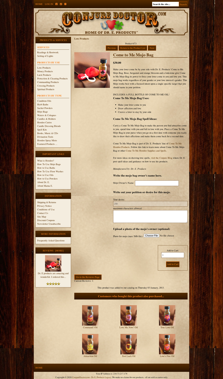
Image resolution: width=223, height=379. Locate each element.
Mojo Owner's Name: (123, 182)
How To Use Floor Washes (50, 171)
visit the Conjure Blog (161, 157)
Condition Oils (44, 100)
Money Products (45, 71)
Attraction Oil (90, 356)
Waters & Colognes (46, 115)
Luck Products (44, 74)
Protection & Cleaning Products (52, 78)
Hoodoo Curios (44, 122)
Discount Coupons (46, 220)
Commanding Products (48, 82)
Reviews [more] (53, 250)
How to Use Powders (47, 178)
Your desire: (119, 199)
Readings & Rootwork (47, 52)
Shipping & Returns (46, 202)
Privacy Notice (44, 205)
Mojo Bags (42, 111)
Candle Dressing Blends (49, 126)
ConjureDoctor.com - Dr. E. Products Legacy (91, 377)
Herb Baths (42, 104)
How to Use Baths (46, 167)
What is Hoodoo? (45, 160)
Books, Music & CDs (47, 133)
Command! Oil (90, 327)
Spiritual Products (45, 89)
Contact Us (42, 213)
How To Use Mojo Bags (49, 164)
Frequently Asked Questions (51, 240)
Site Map (41, 216)
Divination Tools (45, 136)
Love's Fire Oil (167, 356)
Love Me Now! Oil (128, 327)
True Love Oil (167, 327)
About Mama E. (45, 185)
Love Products (44, 67)
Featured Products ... (47, 143)
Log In (49, 4)
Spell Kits (42, 129)
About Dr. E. (43, 182)
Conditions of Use (46, 209)
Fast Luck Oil (128, 356)
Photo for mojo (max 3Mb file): (128, 236)
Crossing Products (46, 85)
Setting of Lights (45, 55)
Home (39, 4)
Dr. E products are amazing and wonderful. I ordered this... (53, 275)
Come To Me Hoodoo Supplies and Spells (146, 150)
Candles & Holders (46, 118)
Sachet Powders (45, 108)
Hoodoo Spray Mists (47, 140)
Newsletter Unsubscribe (49, 223)
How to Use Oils (45, 175)
